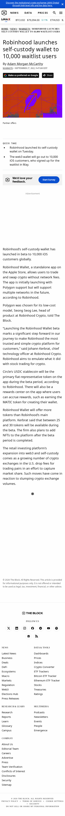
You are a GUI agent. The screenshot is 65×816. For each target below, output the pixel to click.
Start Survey (49, 179)
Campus (6, 730)
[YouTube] (48, 628)
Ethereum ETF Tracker (47, 680)
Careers (6, 753)
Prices (37, 657)
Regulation (8, 684)
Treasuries (40, 689)
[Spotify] (56, 628)
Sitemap (6, 784)
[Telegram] (40, 628)
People (38, 725)
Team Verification (12, 766)
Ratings (38, 694)
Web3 (5, 689)
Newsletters (41, 716)
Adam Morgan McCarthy (25, 64)
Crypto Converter (44, 666)
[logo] (4, 13)
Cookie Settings (55, 801)
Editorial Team (10, 748)
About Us (7, 744)
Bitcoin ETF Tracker (45, 675)
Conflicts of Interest (13, 771)
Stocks (38, 684)
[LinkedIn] (17, 628)
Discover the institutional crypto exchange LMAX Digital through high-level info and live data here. (32, 4)
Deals (5, 662)
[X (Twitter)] (9, 628)
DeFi (4, 666)
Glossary (7, 725)
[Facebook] (32, 628)
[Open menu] (61, 13)
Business (7, 657)
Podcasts (39, 712)
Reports (6, 716)
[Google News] (28, 636)
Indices (38, 662)
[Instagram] (24, 628)
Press (5, 762)
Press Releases (10, 698)
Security (6, 780)
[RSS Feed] (36, 636)
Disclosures (8, 775)
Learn (5, 721)
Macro (5, 675)
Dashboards (41, 653)
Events (38, 721)
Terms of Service (32, 801)
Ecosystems (9, 671)
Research (7, 712)
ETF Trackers (41, 671)
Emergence (40, 730)
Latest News (9, 653)
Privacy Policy (10, 801)
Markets (6, 680)
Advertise (7, 757)
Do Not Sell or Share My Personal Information (32, 806)
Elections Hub (10, 694)
